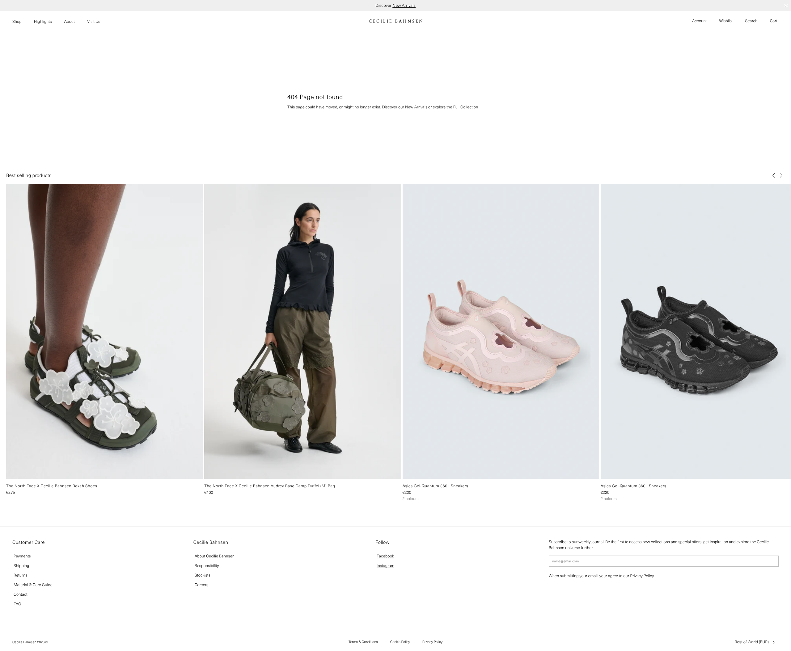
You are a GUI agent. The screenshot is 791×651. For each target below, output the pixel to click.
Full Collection (465, 107)
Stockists (202, 575)
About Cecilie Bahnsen (215, 556)
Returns (20, 575)
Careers (202, 585)
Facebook (385, 556)
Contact (20, 594)
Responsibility (207, 566)
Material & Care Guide (33, 585)
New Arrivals (404, 5)
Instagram (385, 566)
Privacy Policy (642, 576)
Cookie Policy (400, 641)
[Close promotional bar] (786, 5)
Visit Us (93, 21)
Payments (22, 556)
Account (699, 21)
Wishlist (726, 21)
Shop (17, 21)
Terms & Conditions (363, 641)
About (69, 21)
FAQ (17, 604)
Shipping (21, 566)
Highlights (43, 21)
